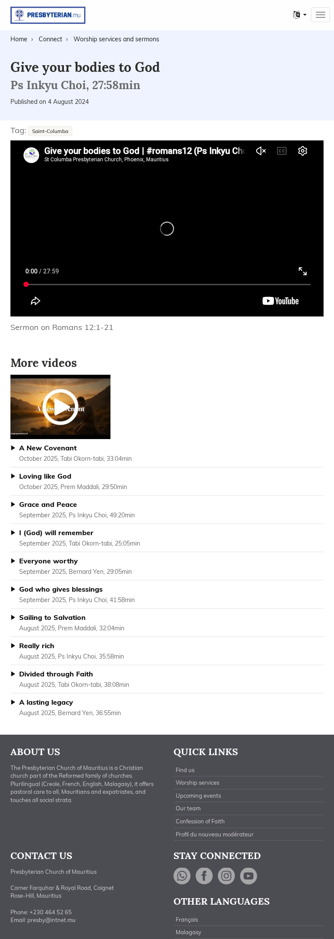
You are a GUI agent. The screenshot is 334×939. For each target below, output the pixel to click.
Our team (188, 808)
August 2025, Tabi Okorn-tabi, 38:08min (74, 679)
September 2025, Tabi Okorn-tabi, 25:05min (79, 537)
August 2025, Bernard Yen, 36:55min (70, 707)
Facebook (204, 876)
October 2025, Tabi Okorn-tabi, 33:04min (75, 453)
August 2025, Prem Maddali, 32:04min (71, 622)
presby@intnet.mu (51, 919)
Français (187, 919)
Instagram (226, 876)
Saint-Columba (50, 131)
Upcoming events (198, 795)
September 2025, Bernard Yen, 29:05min (75, 566)
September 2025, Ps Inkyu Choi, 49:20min (77, 509)
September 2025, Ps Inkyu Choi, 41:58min (77, 594)
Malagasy (188, 932)
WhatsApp (182, 876)
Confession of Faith (200, 821)
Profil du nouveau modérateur (215, 834)
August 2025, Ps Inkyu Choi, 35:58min (71, 650)
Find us (185, 769)
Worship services (197, 782)
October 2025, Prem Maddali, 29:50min (73, 481)
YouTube (248, 876)
